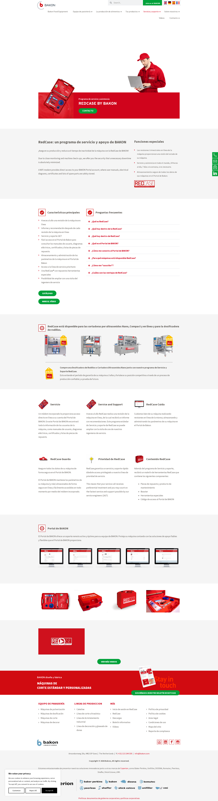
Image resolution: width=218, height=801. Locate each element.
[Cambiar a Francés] (178, 2)
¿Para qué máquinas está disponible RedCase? (114, 258)
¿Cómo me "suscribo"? (103, 265)
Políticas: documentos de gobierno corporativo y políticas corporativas (109, 798)
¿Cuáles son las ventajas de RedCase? (109, 272)
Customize (16, 790)
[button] (133, 222)
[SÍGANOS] (215, 173)
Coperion (124, 768)
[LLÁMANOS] (215, 155)
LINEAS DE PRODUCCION (88, 703)
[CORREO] (215, 161)
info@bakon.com (142, 753)
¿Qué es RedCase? (100, 221)
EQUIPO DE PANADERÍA (51, 703)
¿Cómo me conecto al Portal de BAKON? (110, 250)
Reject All (33, 790)
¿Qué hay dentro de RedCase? (106, 236)
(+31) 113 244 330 (124, 753)
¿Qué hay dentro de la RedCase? (107, 228)
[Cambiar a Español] (174, 2)
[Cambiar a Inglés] (165, 2)
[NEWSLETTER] (215, 167)
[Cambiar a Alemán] (170, 2)
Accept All (49, 790)
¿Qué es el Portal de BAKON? (105, 243)
